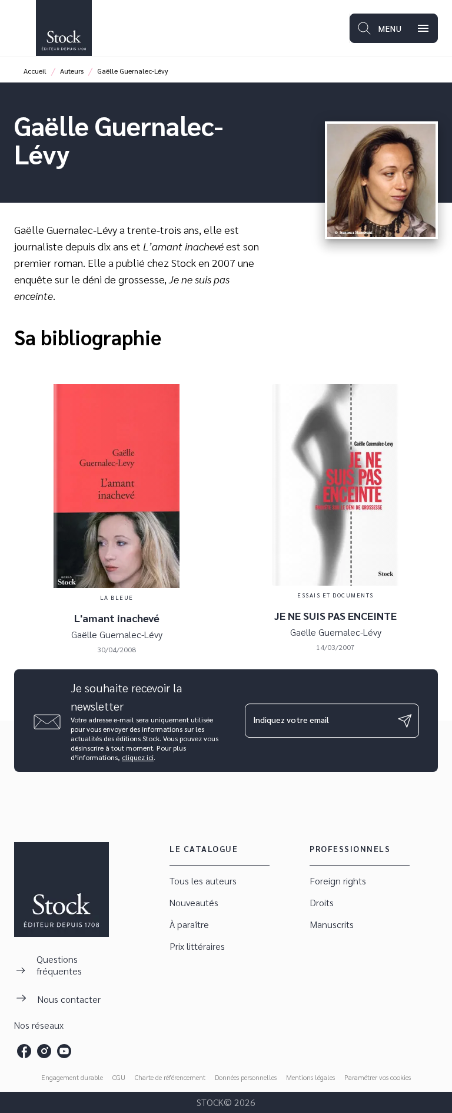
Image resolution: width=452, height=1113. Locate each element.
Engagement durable (72, 1077)
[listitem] (24, 1051)
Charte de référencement (170, 1077)
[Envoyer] (405, 720)
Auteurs (72, 70)
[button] (220, 881)
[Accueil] (63, 28)
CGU (118, 1077)
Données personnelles (246, 1077)
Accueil (35, 70)
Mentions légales (310, 1077)
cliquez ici (138, 757)
